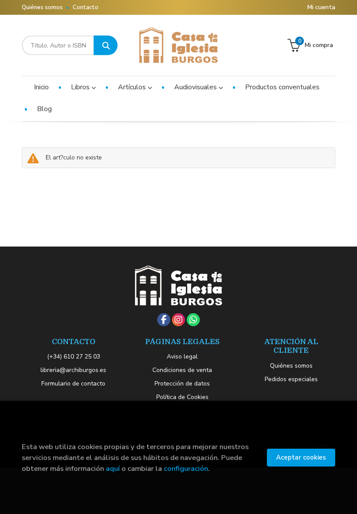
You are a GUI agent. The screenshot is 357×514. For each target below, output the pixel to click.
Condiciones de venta (182, 370)
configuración (186, 468)
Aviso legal (182, 356)
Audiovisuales (196, 87)
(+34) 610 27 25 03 (73, 356)
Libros (81, 87)
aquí (113, 468)
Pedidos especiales (291, 379)
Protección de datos (182, 383)
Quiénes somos (42, 7)
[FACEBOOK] (163, 319)
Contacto (85, 7)
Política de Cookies (182, 397)
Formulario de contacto (73, 383)
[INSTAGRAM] (178, 319)
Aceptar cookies (301, 457)
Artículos (133, 87)
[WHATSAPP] (193, 319)
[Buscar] (106, 45)
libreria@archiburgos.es (73, 370)
